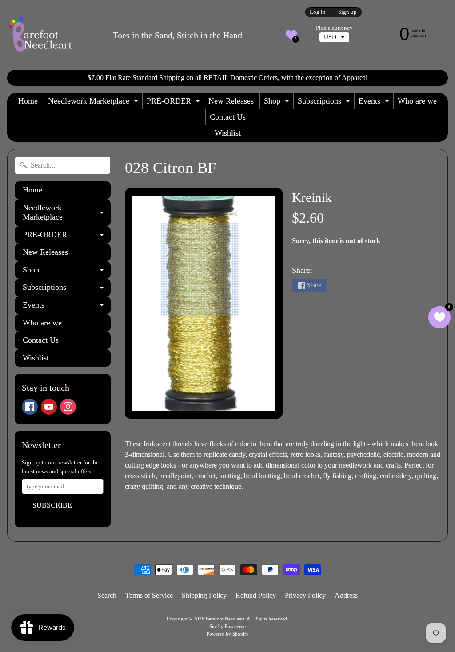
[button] (291, 34)
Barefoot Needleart (225, 618)
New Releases (231, 100)
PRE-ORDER (174, 102)
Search (106, 595)
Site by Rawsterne (227, 626)
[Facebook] (30, 407)
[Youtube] (49, 407)
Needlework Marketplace (94, 102)
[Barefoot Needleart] (40, 35)
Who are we (417, 100)
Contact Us (228, 116)
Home (28, 100)
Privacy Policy (305, 595)
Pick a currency (334, 28)
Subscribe (52, 505)
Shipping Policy (204, 595)
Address (346, 595)
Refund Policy (255, 595)
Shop (277, 102)
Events (375, 102)
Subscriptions (325, 102)
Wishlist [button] (228, 132)
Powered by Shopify (228, 633)
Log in (318, 12)
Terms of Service (149, 595)
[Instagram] (68, 407)
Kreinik (312, 197)
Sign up (347, 12)
